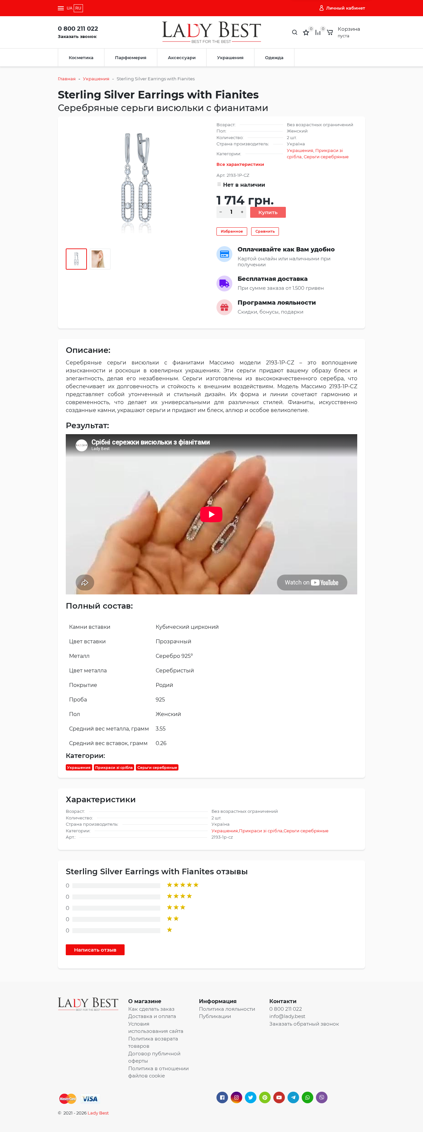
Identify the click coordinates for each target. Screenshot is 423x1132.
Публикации (215, 1016)
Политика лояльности (227, 1009)
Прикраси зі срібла (114, 767)
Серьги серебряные (326, 156)
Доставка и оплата (152, 1016)
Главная (67, 78)
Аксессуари (182, 57)
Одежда (274, 57)
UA (69, 8)
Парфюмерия (130, 57)
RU (78, 8)
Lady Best (98, 1112)
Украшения (230, 57)
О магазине (144, 1001)
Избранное (232, 231)
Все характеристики (240, 164)
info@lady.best (287, 1016)
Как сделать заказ (151, 1009)
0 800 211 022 (78, 28)
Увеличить (136, 180)
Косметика (81, 57)
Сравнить (265, 231)
